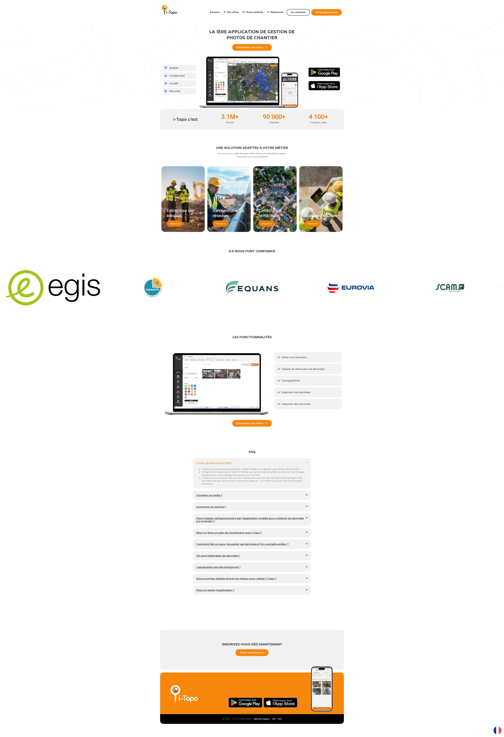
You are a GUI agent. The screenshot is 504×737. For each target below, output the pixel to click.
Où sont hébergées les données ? (218, 555)
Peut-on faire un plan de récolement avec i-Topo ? (229, 532)
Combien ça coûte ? (209, 495)
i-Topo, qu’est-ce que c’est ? (214, 462)
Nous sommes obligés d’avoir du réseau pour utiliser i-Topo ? (236, 578)
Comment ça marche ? (211, 506)
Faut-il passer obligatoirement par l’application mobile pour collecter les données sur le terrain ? (250, 520)
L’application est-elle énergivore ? (218, 567)
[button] (3, 288)
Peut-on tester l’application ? (215, 590)
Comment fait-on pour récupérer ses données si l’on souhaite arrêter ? (242, 544)
